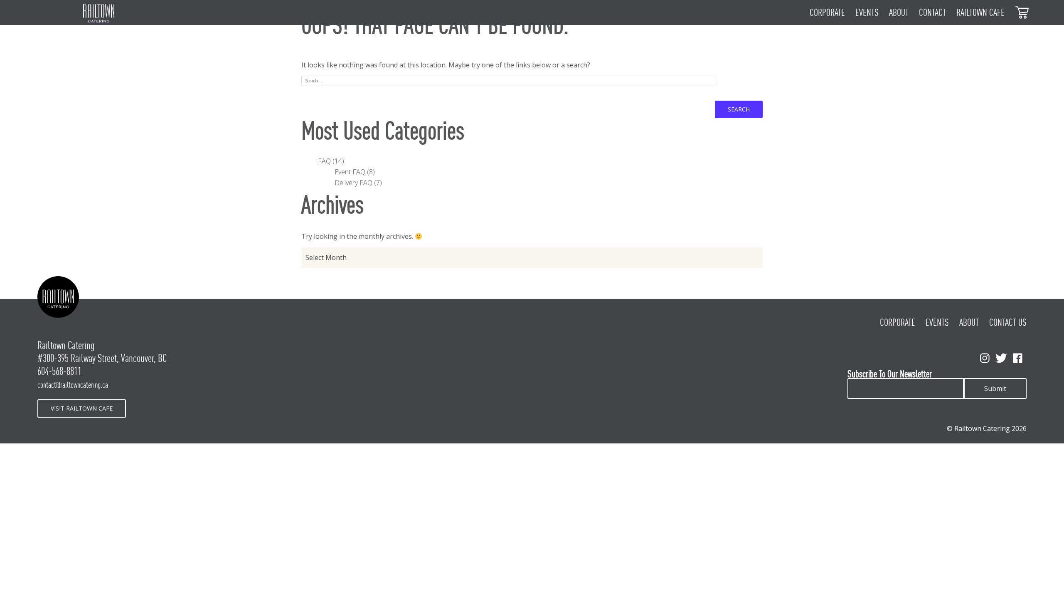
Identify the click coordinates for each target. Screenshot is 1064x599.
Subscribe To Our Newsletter (889, 374)
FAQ (324, 161)
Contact (932, 12)
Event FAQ (350, 171)
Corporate (827, 12)
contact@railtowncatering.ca (72, 385)
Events (867, 12)
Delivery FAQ (353, 182)
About (899, 12)
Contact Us (1008, 322)
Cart (1022, 11)
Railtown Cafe (980, 12)
